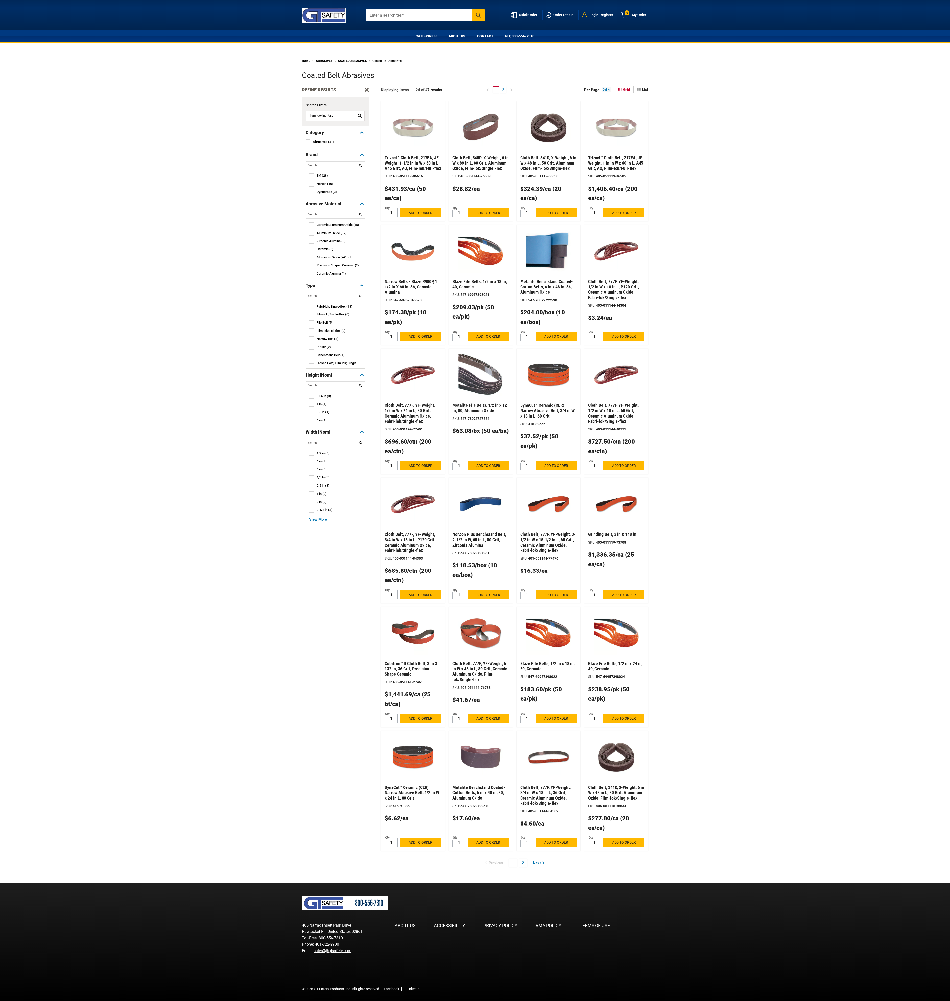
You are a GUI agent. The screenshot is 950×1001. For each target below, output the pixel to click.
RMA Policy (548, 925)
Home (306, 61)
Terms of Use (595, 925)
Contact (485, 36)
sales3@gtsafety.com (332, 950)
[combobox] (425, 15)
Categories (426, 36)
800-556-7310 (331, 938)
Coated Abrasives (352, 61)
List (645, 89)
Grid (626, 89)
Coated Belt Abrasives (387, 61)
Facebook (391, 989)
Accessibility (449, 925)
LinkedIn (413, 989)
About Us (457, 36)
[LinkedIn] (433, 988)
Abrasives (324, 61)
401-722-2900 (327, 944)
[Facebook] (426, 988)
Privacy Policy (500, 925)
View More (318, 519)
